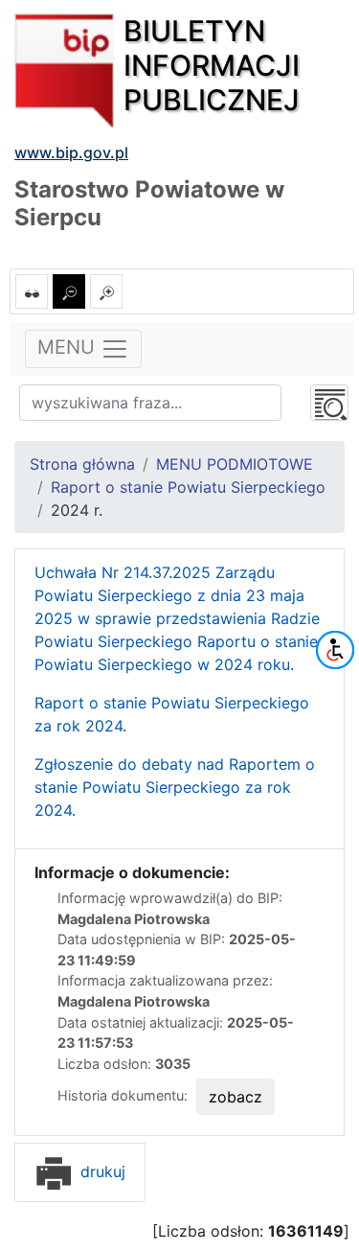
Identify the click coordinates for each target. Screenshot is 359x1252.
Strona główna (82, 464)
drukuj (100, 1171)
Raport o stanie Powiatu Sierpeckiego (188, 487)
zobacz (235, 1096)
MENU (69, 347)
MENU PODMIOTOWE (234, 464)
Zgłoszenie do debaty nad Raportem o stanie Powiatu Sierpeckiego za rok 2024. (174, 787)
